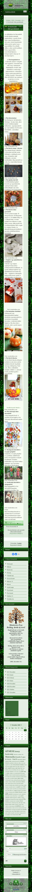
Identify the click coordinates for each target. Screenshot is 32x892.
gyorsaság (16, 802)
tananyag (21, 812)
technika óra (11, 773)
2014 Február (10, 678)
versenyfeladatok (17, 773)
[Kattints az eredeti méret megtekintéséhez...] (13, 88)
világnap (22, 797)
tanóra (20, 794)
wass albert (11, 764)
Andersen (10, 781)
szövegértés (7, 788)
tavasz (24, 788)
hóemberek (18, 776)
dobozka (22, 769)
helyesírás (7, 785)
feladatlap (22, 764)
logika (22, 802)
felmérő (10, 775)
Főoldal (8, 20)
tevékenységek (7, 780)
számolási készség (15, 761)
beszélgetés (19, 790)
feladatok (7, 807)
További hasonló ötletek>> (13, 407)
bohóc (6, 783)
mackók (21, 776)
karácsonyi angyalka (8, 766)
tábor (14, 792)
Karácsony (10, 570)
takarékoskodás (18, 781)
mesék (11, 788)
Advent (15, 754)
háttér (20, 814)
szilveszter (10, 769)
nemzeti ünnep (20, 785)
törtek (10, 761)
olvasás (25, 764)
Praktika (13, 781)
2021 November (11, 692)
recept (20, 771)
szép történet (17, 812)
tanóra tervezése (15, 807)
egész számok (7, 812)
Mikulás (9, 567)
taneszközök (18, 809)
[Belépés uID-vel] (13, 554)
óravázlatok (13, 809)
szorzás (9, 804)
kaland (23, 773)
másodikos (13, 523)
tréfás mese (18, 769)
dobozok (24, 776)
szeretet (22, 761)
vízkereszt (7, 806)
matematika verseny (8, 795)
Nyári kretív (10, 590)
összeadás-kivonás (22, 811)
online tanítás (11, 811)
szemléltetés (18, 806)
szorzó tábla (7, 778)
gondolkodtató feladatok (9, 799)
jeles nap (23, 771)
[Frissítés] (24, 848)
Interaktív (21, 792)
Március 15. (10, 581)
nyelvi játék (7, 790)
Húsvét (9, 584)
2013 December (11, 672)
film (22, 754)
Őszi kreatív (9, 522)
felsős (22, 809)
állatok (21, 801)
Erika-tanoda (19, 3)
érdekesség (16, 763)
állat (21, 773)
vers (24, 787)
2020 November (11, 683)
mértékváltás (21, 799)
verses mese (16, 771)
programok (18, 783)
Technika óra (10, 599)
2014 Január (10, 675)
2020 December (11, 686)
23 (6, 739)
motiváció (20, 807)
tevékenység (10, 792)
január (15, 790)
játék (6, 794)
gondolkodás (11, 763)
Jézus (11, 814)
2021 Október (10, 689)
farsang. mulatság (14, 780)
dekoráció (7, 763)
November (18, 20)
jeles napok (8, 768)
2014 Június (10, 681)
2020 (12, 20)
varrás (22, 787)
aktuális (22, 783)
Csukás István (9, 776)
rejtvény (21, 766)
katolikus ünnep (12, 785)
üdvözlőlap (14, 769)
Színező (19, 768)
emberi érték (21, 804)
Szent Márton (23, 790)
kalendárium (18, 775)
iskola (12, 783)
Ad (16, 787)
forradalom (11, 801)
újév (22, 768)
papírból (18, 787)
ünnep (17, 751)
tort (23, 812)
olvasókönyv (19, 754)
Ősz (25, 799)
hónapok (24, 792)
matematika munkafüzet (9, 771)
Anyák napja (10, 587)
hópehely (15, 778)
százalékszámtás (8, 809)
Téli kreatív (10, 564)
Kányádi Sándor (15, 814)
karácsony (9, 754)
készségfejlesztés (16, 794)
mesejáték (10, 787)
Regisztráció (13, 533)
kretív (15, 801)
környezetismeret (16, 764)
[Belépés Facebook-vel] (16, 554)
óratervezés (24, 807)
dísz (19, 761)
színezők (13, 802)
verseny (22, 806)
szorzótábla (12, 778)
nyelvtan (14, 783)
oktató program (12, 806)
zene (24, 766)
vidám (24, 802)
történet (6, 792)
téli (5, 776)
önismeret (17, 804)
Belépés (20, 533)
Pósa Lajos (17, 788)
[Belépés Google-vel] (18, 554)
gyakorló (7, 761)
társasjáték (12, 812)
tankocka (6, 781)
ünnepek (9, 783)
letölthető (11, 797)
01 (22, 20)
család (16, 768)
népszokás (20, 759)
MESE (11, 751)
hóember (7, 775)
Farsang (9, 572)
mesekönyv (14, 776)
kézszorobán (16, 799)
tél (6, 751)
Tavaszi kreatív (11, 578)
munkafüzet (24, 794)
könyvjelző (21, 788)
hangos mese (15, 766)
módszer (10, 807)
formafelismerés (8, 802)
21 (22, 736)
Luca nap (16, 811)
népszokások (23, 780)
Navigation (10, 12)
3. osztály (19, 795)
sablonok (16, 785)
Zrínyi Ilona (15, 795)
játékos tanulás (20, 778)
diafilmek (17, 801)
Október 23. (10, 596)
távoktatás (7, 811)
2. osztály (7, 773)
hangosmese (15, 797)
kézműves (7, 801)
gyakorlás (10, 794)
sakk (19, 802)
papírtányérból (22, 775)
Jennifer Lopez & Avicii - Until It (15, 758)
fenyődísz (13, 804)
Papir (18, 766)
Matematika (10, 756)
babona (24, 759)
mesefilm (24, 809)
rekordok (13, 775)
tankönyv (23, 781)
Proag (6, 804)
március (14, 787)
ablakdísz (19, 797)
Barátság (18, 780)
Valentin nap (10, 575)
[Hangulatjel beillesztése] (26, 848)
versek (13, 788)
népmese (8, 814)
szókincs (19, 763)
